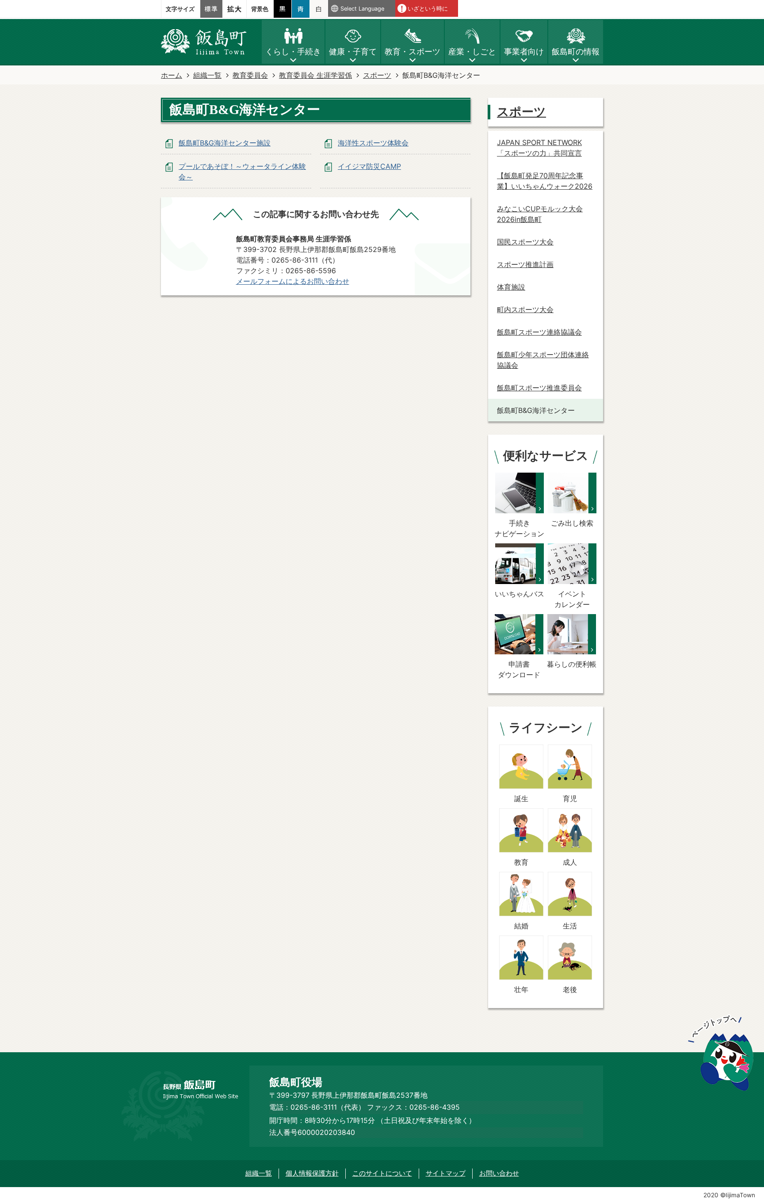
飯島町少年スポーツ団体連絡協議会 (543, 360)
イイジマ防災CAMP (369, 166)
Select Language (362, 8)
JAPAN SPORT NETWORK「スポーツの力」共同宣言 (539, 147)
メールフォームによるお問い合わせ (292, 281)
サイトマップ (446, 1173)
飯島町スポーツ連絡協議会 (539, 332)
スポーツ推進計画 (525, 264)
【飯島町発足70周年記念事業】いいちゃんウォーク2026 (544, 181)
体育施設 (511, 287)
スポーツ (377, 75)
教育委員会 (250, 75)
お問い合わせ (499, 1173)
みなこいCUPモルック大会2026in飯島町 (540, 214)
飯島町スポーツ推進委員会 (539, 387)
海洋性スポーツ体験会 (373, 142)
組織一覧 (207, 75)
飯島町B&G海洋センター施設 (225, 142)
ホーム (171, 75)
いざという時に (428, 8)
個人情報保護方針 (312, 1173)
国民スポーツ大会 (525, 241)
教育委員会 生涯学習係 (315, 75)
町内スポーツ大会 (525, 309)
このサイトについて (382, 1173)
